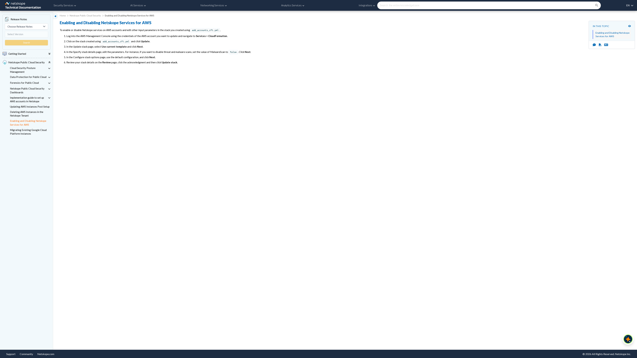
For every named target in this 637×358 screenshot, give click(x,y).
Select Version (15, 34)
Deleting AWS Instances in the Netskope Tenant (26, 113)
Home (63, 15)
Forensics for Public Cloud (24, 82)
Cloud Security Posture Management (22, 69)
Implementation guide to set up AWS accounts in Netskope (27, 99)
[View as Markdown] (605, 45)
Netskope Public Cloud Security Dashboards (27, 90)
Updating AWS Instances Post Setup (30, 106)
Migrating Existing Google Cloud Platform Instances (28, 131)
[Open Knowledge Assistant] (628, 339)
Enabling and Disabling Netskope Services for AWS (28, 122)
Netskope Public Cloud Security (85, 15)
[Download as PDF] (600, 45)
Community (26, 354)
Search (26, 42)
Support (10, 354)
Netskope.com (45, 354)
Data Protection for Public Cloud (28, 76)
